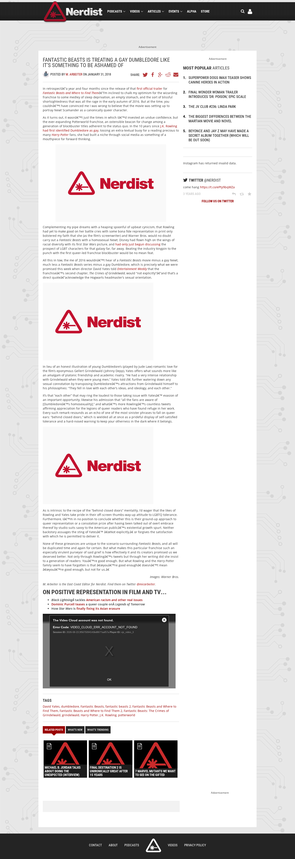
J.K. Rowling (108, 715)
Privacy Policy (195, 845)
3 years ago (192, 194)
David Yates (51, 706)
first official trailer (149, 88)
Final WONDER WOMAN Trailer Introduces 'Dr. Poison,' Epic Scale (217, 94)
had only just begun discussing (137, 244)
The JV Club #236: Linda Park (212, 106)
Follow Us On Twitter (218, 201)
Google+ (160, 74)
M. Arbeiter (74, 74)
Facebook (153, 74)
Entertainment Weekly (132, 269)
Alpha (191, 11)
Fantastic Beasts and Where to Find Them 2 (91, 711)
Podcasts (114, 11)
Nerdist (73, 12)
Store (205, 11)
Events (174, 11)
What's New (75, 729)
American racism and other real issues (114, 600)
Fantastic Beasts (92, 706)
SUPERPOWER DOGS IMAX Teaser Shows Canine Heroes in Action (220, 79)
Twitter (145, 74)
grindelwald (70, 715)
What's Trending (98, 729)
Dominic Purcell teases (68, 604)
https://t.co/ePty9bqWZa (217, 187)
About (113, 845)
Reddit (168, 74)
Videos (135, 11)
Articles (154, 11)
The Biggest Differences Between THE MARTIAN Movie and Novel (220, 118)
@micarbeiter (146, 584)
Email (175, 74)
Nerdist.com (153, 845)
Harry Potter (89, 715)
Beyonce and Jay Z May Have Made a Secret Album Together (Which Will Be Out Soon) (219, 135)
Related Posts (54, 729)
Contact (95, 845)
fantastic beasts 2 (118, 706)
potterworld (126, 715)
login (250, 11)
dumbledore (70, 706)
